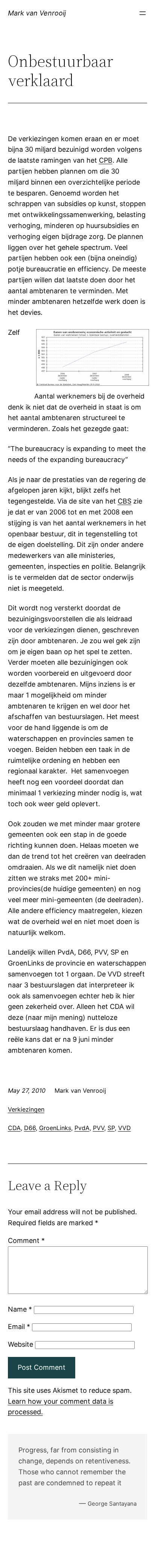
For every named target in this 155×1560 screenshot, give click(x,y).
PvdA (82, 1128)
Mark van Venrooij (37, 13)
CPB (105, 160)
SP (111, 1128)
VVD (124, 1128)
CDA (14, 1128)
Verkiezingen (26, 1109)
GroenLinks (55, 1128)
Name (20, 1309)
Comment (26, 1240)
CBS (124, 501)
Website (20, 1344)
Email (19, 1327)
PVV (98, 1128)
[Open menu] (142, 13)
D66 (30, 1128)
